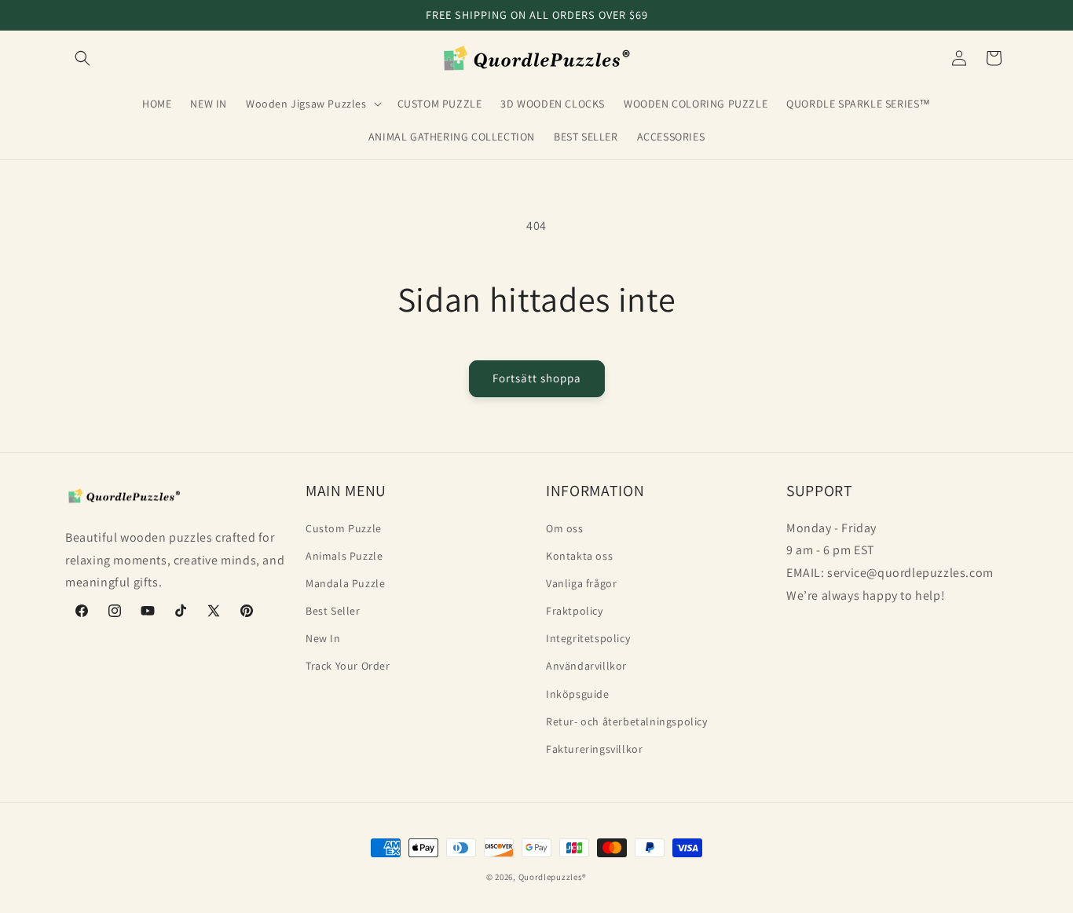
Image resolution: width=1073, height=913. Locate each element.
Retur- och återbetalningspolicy (627, 721)
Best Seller (333, 611)
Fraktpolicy (574, 611)
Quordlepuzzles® (553, 876)
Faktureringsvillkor (594, 749)
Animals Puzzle (344, 555)
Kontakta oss (579, 555)
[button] (82, 58)
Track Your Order (348, 666)
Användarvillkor (586, 666)
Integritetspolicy (588, 638)
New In (323, 638)
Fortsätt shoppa (537, 378)
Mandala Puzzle (345, 582)
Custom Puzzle (344, 527)
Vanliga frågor (581, 582)
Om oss (565, 527)
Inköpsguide (578, 693)
